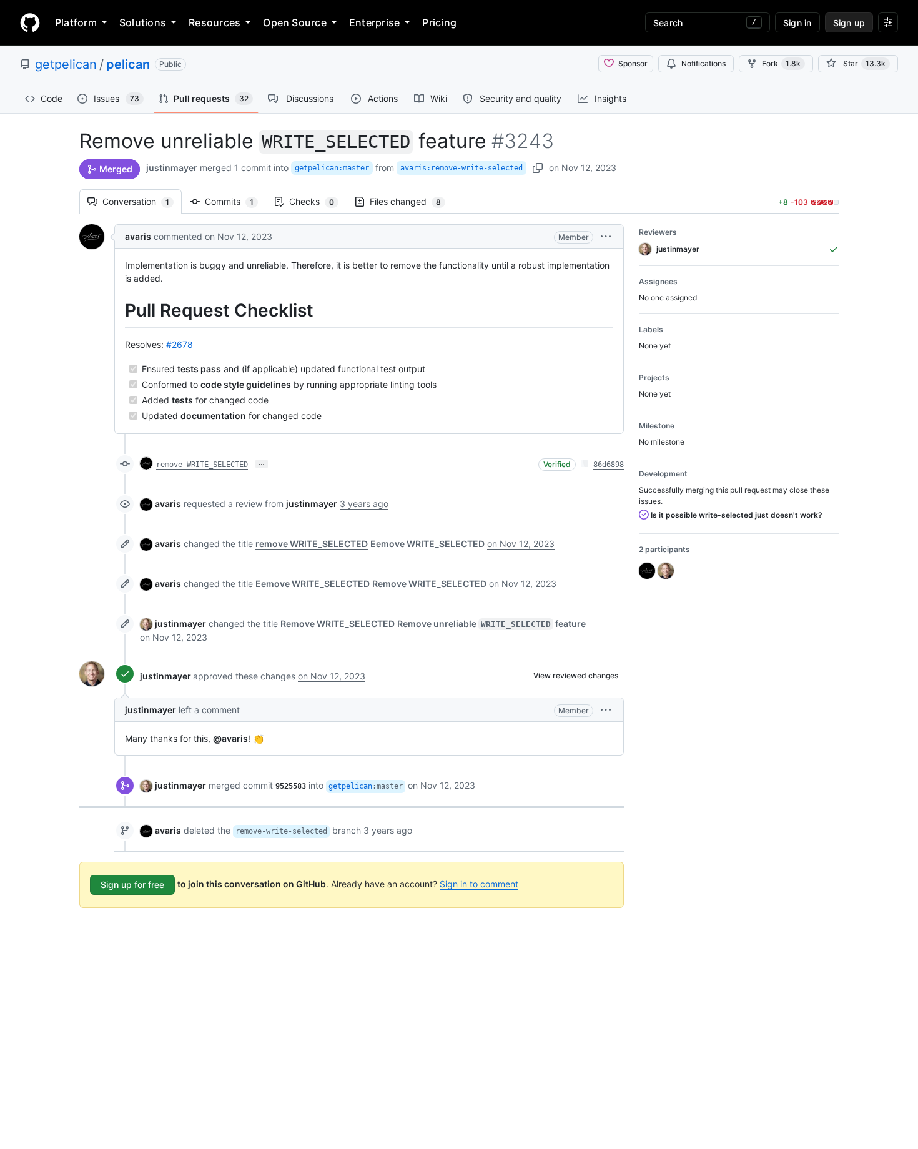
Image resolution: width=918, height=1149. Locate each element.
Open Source (295, 22)
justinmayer (171, 167)
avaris (138, 236)
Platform (76, 22)
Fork (781, 63)
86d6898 (608, 464)
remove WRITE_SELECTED (202, 464)
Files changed (411, 201)
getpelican (66, 64)
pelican (128, 64)
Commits (235, 201)
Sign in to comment (479, 884)
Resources (214, 22)
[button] (605, 236)
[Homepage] (30, 22)
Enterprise (374, 22)
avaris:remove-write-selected (461, 168)
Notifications (703, 63)
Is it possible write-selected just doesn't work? (735, 515)
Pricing (439, 22)
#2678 (179, 344)
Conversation (142, 201)
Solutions (142, 22)
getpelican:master (332, 168)
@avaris (230, 738)
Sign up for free (132, 884)
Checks (318, 201)
